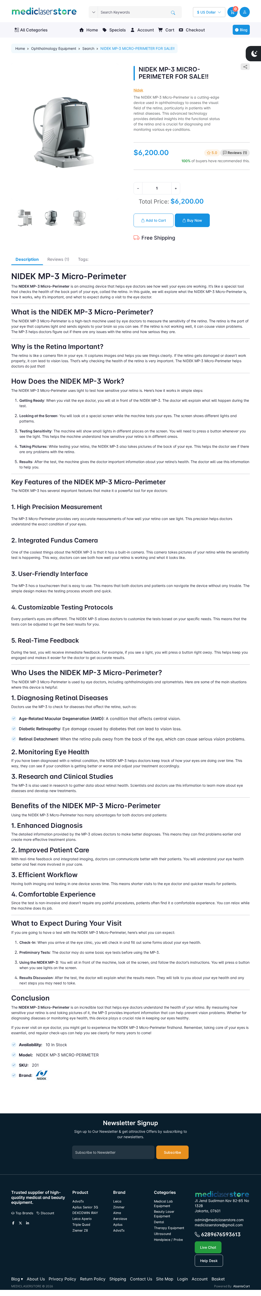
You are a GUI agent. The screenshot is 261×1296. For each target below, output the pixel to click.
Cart (169, 29)
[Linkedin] (27, 1223)
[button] (232, 12)
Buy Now (194, 220)
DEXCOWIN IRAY (85, 1213)
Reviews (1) (237, 152)
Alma (117, 1213)
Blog (243, 30)
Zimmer (119, 1207)
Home (91, 29)
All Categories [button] (34, 29)
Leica (117, 1201)
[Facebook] (13, 1223)
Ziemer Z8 (80, 1230)
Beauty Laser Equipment (164, 1214)
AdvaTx (78, 1201)
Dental (159, 1222)
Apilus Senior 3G (85, 1207)
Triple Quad (81, 1225)
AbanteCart (241, 1286)
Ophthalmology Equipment (53, 48)
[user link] (245, 12)
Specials (117, 29)
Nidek (138, 90)
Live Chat (208, 1247)
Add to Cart (155, 220)
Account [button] (145, 29)
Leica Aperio (82, 1219)
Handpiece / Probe (168, 1240)
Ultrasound (162, 1234)
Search (88, 48)
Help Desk (209, 1260)
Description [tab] (27, 259)
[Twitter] (20, 1223)
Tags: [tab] (83, 259)
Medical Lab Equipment (163, 1203)
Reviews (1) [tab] (58, 259)
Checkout (195, 29)
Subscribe (172, 1152)
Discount (47, 1213)
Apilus (118, 1225)
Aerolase (120, 1219)
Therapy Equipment (169, 1228)
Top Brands (24, 1213)
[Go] (173, 12)
